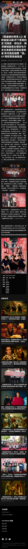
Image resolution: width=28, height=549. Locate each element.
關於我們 (4, 524)
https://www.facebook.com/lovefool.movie (13, 234)
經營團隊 (4, 528)
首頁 (2, 33)
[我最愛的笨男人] (14, 266)
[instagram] (18, 2)
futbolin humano (19, 218)
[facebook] (14, 2)
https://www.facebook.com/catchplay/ (12, 230)
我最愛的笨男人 (10, 33)
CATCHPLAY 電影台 (7, 514)
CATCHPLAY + (6, 512)
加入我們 (4, 531)
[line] (25, 2)
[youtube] (21, 2)
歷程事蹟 (4, 526)
